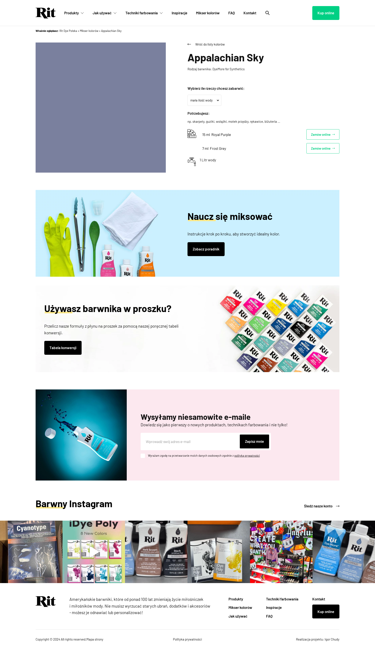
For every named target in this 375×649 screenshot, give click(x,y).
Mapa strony (94, 639)
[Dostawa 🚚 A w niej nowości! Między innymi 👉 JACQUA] (31, 552)
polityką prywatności (247, 455)
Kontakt (249, 13)
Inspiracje (179, 13)
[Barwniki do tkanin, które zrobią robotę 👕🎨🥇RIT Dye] (343, 552)
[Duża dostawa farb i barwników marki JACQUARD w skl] (93, 552)
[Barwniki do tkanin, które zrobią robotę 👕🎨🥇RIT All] (156, 552)
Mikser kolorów (208, 13)
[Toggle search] (267, 13)
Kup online (325, 13)
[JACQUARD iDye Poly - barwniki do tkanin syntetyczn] (219, 552)
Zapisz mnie (254, 441)
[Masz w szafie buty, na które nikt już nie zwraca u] (281, 552)
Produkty (71, 13)
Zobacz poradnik (206, 249)
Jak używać (102, 13)
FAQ (231, 13)
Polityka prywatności (187, 639)
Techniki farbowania (141, 13)
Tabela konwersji (62, 347)
